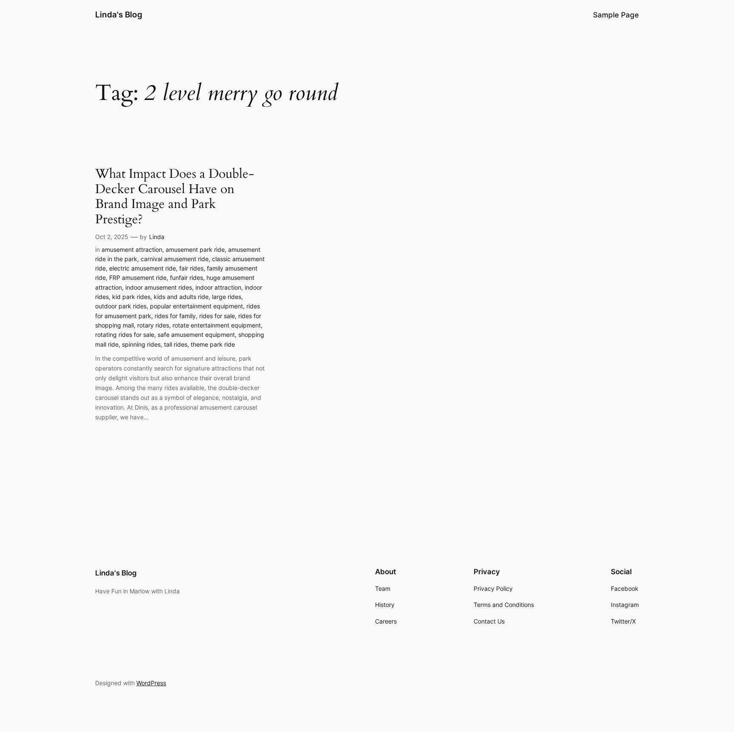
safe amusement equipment (196, 334)
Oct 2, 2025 (111, 236)
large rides (226, 296)
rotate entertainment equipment (216, 325)
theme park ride (213, 344)
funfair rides (186, 277)
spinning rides (141, 344)
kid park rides (131, 296)
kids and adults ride (181, 296)
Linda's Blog (118, 14)
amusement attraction (132, 249)
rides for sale (217, 315)
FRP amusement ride (138, 277)
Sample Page (616, 15)
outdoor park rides (121, 306)
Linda (156, 236)
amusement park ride (195, 249)
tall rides (175, 344)
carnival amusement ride (175, 258)
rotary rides (153, 325)
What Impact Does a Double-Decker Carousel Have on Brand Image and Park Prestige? (174, 197)
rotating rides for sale (124, 334)
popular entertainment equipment (196, 306)
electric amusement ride (142, 268)
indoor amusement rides (158, 287)
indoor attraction (218, 287)
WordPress (151, 682)
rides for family (175, 315)
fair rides (191, 268)
